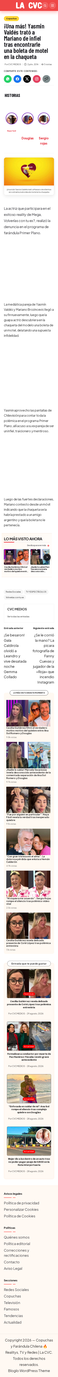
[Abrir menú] (52, 5)
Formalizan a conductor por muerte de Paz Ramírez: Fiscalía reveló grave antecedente (29, 1057)
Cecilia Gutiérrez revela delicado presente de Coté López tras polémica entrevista (29, 1004)
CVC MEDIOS (17, 609)
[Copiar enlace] (46, 79)
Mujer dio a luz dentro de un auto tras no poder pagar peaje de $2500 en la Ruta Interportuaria (29, 1162)
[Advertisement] (29, 269)
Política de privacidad (21, 1203)
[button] (29, 172)
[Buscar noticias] (45, 5)
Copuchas (11, 18)
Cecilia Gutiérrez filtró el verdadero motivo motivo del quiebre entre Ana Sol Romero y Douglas (16, 571)
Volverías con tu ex (15, 597)
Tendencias (13, 1315)
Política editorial (17, 1243)
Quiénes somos (16, 1237)
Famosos (11, 1309)
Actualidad (29, 1046)
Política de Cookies (19, 1216)
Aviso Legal (13, 1268)
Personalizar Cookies (21, 1209)
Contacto (12, 1262)
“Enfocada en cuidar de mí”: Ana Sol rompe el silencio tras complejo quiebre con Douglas (29, 1109)
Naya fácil (11, 131)
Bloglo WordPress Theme (29, 1370)
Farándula (29, 994)
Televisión (12, 1302)
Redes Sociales (13, 591)
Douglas (28, 138)
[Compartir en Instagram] (37, 79)
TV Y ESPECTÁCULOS (36, 591)
